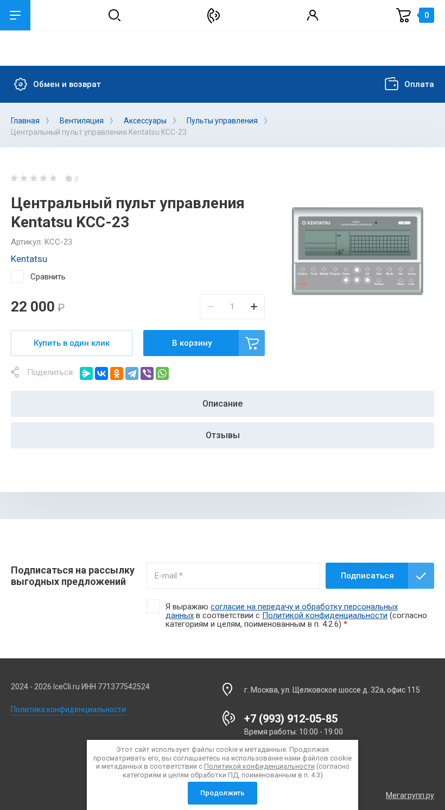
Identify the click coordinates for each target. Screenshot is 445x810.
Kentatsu (29, 258)
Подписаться (367, 576)
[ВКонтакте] (101, 373)
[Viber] (147, 373)
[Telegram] (131, 373)
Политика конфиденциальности (68, 709)
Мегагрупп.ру (410, 795)
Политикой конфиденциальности (324, 615)
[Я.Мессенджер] (86, 373)
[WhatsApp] (162, 373)
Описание (222, 403)
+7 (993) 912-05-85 (291, 718)
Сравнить (48, 277)
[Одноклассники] (116, 373)
